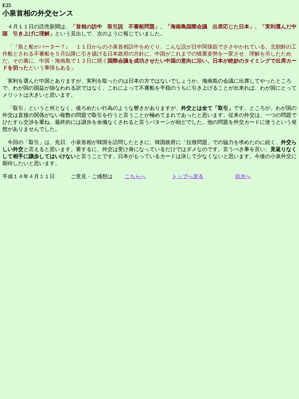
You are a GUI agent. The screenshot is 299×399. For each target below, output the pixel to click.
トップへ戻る (188, 176)
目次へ (243, 176)
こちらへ (135, 176)
